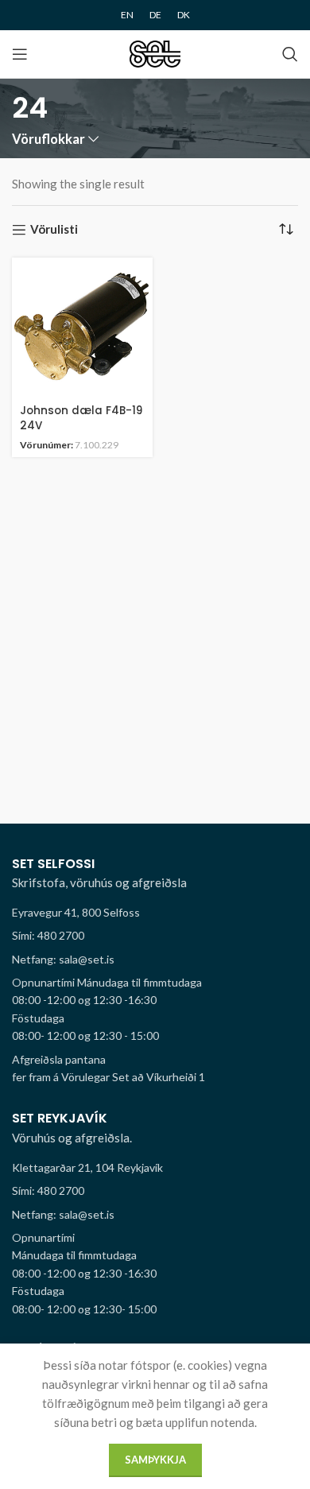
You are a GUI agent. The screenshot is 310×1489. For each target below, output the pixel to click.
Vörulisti (54, 230)
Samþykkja (155, 1459)
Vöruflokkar (48, 139)
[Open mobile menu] (20, 54)
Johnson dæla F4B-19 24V (81, 418)
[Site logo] (155, 52)
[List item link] (155, 935)
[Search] (290, 54)
